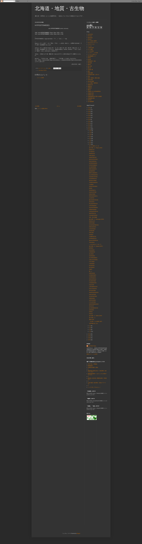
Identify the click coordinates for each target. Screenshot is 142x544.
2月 (90, 329)
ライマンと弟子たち (92, 54)
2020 (89, 111)
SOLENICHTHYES (93, 176)
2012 (89, 127)
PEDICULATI (92, 221)
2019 (89, 113)
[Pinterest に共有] (60, 68)
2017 (89, 117)
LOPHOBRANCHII (93, 286)
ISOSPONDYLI (92, 190)
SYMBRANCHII (92, 236)
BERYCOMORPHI (93, 172)
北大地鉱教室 (91, 101)
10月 (90, 134)
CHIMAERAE (92, 252)
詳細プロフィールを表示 (92, 354)
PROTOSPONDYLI (93, 196)
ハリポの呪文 (91, 51)
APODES (91, 234)
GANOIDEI (91, 309)
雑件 (89, 71)
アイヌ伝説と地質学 (92, 40)
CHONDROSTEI (92, 282)
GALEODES (92, 250)
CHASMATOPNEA (93, 215)
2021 (89, 109)
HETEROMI (91, 230)
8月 (90, 138)
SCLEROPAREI (92, 167)
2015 (89, 121)
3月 (90, 327)
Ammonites (90, 34)
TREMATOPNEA (92, 209)
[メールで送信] (54, 68)
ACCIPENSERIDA (93, 257)
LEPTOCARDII (92, 300)
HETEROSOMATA (93, 163)
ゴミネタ (90, 46)
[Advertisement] (58, 92)
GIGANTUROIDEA (93, 186)
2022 (89, 107)
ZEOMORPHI (92, 171)
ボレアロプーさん (92, 346)
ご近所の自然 (91, 47)
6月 (90, 142)
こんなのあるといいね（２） (95, 244)
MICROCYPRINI (92, 180)
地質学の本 (90, 84)
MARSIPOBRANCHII (93, 304)
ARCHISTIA (91, 201)
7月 (90, 140)
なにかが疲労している (94, 145)
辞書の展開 (90, 72)
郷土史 (89, 67)
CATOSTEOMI (92, 228)
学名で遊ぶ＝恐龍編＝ (93, 364)
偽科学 (89, 64)
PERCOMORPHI (93, 169)
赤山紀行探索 (91, 81)
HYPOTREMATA (92, 205)
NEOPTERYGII (92, 213)
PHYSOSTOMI (92, 290)
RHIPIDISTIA (92, 153)
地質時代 (90, 88)
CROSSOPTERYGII (93, 211)
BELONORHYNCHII (93, 200)
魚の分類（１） (92, 317)
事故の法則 (91, 319)
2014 (89, 123)
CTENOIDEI (91, 263)
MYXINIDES (92, 267)
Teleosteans (92, 242)
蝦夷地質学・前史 (92, 61)
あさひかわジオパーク (93, 42)
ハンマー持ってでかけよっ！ (94, 387)
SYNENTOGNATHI (93, 182)
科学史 (89, 57)
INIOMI (90, 188)
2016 (89, 119)
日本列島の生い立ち (93, 323)
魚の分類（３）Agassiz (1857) (96, 246)
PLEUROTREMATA (93, 207)
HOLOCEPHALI (92, 279)
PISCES (45, 70)
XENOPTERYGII (92, 157)
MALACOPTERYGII (93, 240)
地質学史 (90, 86)
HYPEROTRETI (92, 275)
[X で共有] (57, 68)
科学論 (89, 59)
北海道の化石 (91, 93)
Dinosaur (90, 35)
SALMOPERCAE (93, 178)
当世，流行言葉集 (93, 217)
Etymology (41, 70)
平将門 (90, 269)
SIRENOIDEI (92, 298)
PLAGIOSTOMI (92, 281)
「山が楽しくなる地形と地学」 (96, 321)
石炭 (89, 76)
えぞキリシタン (91, 44)
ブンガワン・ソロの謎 (93, 52)
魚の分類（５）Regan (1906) (95, 147)
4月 (90, 325)
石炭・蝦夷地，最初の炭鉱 (94, 78)
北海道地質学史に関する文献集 (95, 96)
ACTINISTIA (91, 151)
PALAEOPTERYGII (93, 203)
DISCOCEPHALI (92, 161)
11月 (90, 132)
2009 (89, 336)
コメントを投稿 (40, 77)
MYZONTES (92, 265)
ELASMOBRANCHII (93, 308)
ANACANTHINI (92, 294)
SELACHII (91, 306)
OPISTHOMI (92, 223)
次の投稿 (37, 106)
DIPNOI (90, 311)
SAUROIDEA (92, 255)
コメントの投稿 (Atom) (42, 108)
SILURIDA (91, 254)
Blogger (78, 533)
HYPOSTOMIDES (93, 165)
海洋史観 (90, 62)
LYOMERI (91, 184)
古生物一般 (90, 69)
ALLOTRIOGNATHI (93, 174)
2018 (89, 115)
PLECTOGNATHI (93, 288)
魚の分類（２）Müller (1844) (95, 315)
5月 (90, 144)
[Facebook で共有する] (59, 68)
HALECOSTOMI (92, 192)
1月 (90, 331)
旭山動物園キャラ (92, 56)
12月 (90, 130)
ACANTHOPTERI (93, 296)
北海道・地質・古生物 (59, 8)
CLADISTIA (91, 198)
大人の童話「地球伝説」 (93, 83)
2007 (89, 339)
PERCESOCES (92, 226)
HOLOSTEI (91, 284)
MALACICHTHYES (93, 159)
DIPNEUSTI (91, 149)
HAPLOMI (91, 232)
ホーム (58, 106)
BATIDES (91, 248)
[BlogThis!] (55, 68)
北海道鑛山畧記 (91, 98)
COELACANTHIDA (93, 259)
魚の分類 (90, 66)
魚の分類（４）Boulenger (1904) (96, 219)
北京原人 (90, 99)
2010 (89, 334)
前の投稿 (79, 106)
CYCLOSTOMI (92, 302)
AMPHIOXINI (92, 273)
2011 (89, 129)
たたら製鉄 (90, 49)
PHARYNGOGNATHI (93, 292)
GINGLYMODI (92, 194)
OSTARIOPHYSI (92, 238)
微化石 (89, 89)
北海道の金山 (91, 94)
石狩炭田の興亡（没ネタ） (94, 74)
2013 (89, 125)
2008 (89, 337)
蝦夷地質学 (90, 365)
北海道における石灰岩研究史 (94, 91)
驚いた (90, 271)
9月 (90, 136)
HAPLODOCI (92, 155)
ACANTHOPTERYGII (93, 225)
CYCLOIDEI (91, 261)
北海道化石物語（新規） (93, 367)
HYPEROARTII (92, 277)
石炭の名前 (90, 79)
